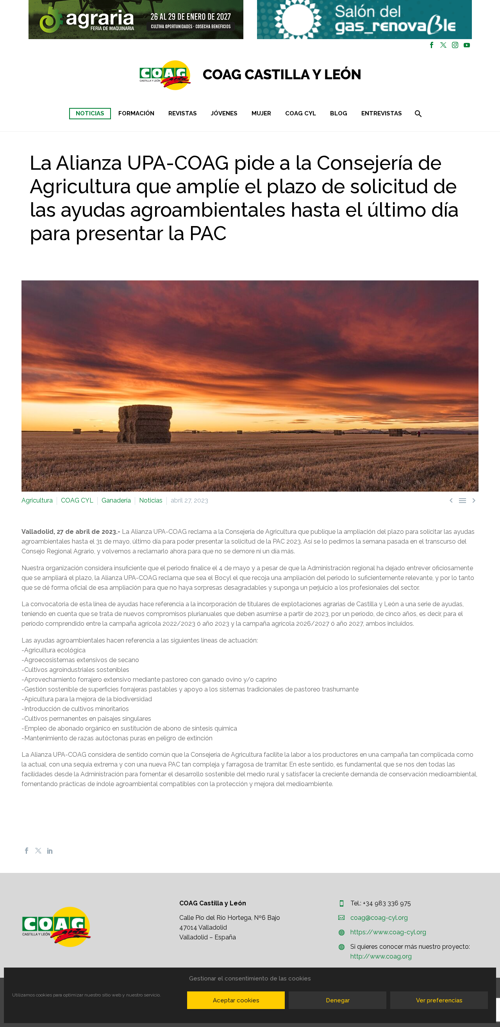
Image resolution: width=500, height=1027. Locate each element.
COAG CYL (300, 113)
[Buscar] (417, 113)
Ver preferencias (439, 1000)
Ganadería (116, 500)
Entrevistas (381, 113)
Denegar (338, 1000)
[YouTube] (467, 45)
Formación (136, 113)
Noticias (90, 113)
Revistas (182, 113)
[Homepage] (296, 75)
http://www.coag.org (381, 956)
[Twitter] (443, 45)
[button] (136, 19)
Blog (338, 113)
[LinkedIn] (50, 850)
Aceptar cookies (236, 1000)
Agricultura (37, 500)
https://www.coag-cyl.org (388, 932)
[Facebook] (432, 45)
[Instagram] (455, 45)
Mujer (261, 113)
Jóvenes (224, 113)
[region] (135, 19)
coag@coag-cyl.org (379, 917)
